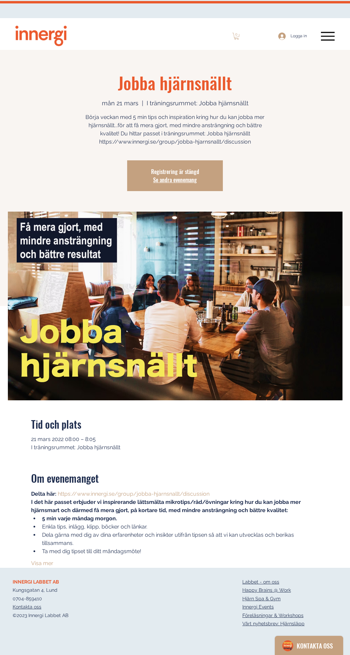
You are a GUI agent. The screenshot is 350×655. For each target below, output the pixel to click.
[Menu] (327, 36)
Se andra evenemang (175, 180)
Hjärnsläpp (292, 623)
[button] (236, 36)
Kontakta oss (27, 607)
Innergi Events (258, 607)
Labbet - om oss (260, 582)
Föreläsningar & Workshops (273, 615)
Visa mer (42, 563)
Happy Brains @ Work (266, 590)
